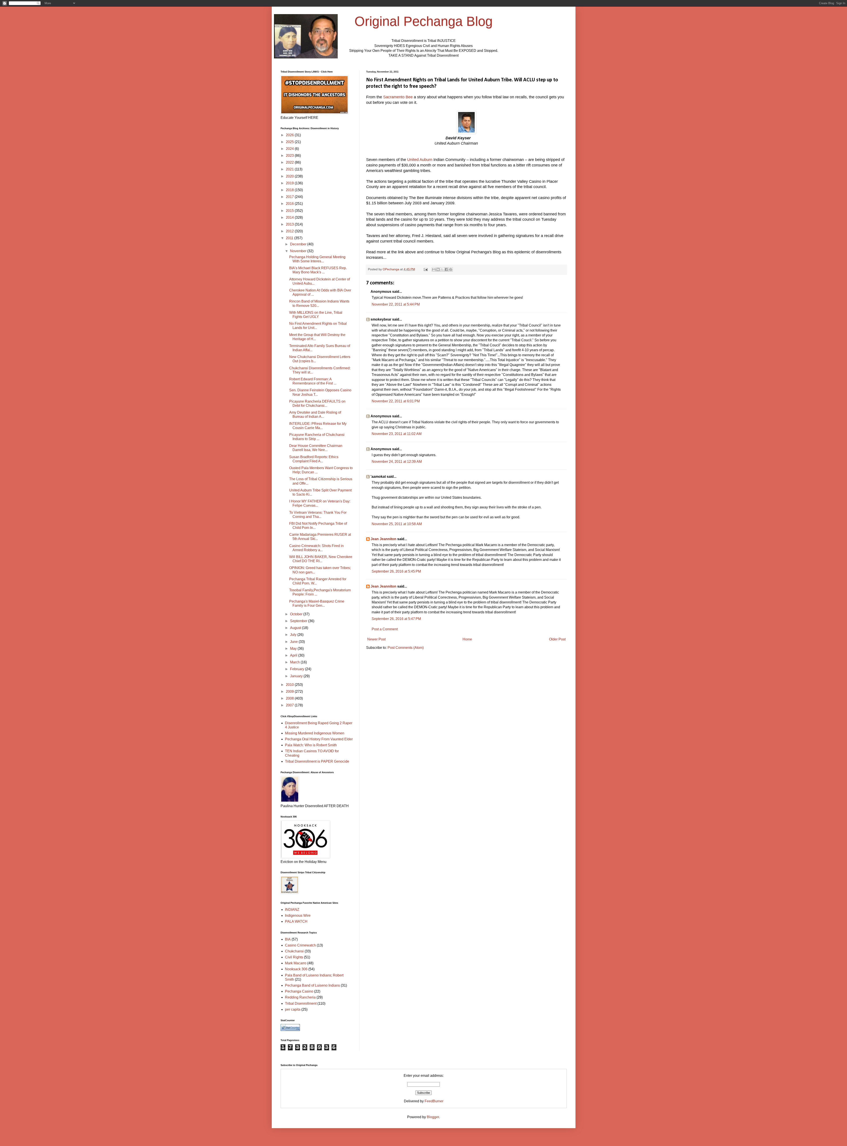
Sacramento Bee (398, 97)
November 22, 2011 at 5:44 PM (396, 304)
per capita (292, 1009)
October (296, 614)
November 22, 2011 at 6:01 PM (396, 401)
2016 (290, 203)
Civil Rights (294, 957)
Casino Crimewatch (300, 945)
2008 (290, 698)
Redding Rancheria (300, 997)
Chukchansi (294, 951)
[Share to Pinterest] (450, 269)
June (294, 642)
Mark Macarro (295, 963)
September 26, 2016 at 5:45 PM (396, 571)
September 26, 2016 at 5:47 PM (396, 619)
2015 (290, 211)
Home (467, 639)
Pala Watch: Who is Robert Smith (311, 745)
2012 (290, 231)
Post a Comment (385, 629)
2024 (290, 149)
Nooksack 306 (296, 969)
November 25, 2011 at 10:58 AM (397, 524)
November (298, 251)
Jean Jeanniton (383, 539)
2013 (290, 224)
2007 (290, 705)
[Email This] (434, 269)
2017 (290, 197)
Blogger (433, 1117)
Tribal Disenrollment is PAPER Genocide (317, 761)
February (297, 669)
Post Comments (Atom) (406, 648)
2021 (290, 169)
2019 (290, 183)
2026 (290, 135)
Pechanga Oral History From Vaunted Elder (319, 739)
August (296, 628)
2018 (290, 190)
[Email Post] (425, 269)
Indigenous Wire (298, 915)
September (299, 621)
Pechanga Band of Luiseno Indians (312, 985)
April (294, 655)
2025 (290, 142)
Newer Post (376, 639)
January (297, 676)
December (298, 244)
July (293, 634)
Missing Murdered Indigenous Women (314, 733)
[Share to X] (442, 269)
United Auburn (419, 159)
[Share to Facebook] (446, 269)
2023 (290, 155)
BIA (288, 939)
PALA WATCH (296, 921)
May (294, 648)
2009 (290, 691)
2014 (290, 217)
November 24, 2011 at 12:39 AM (397, 461)
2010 (290, 685)
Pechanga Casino (299, 991)
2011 (290, 238)
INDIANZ (292, 909)
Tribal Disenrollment (301, 1003)
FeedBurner (434, 1101)
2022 (290, 162)
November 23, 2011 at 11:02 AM (397, 434)
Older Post (557, 639)
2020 (290, 176)
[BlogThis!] (438, 269)
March (295, 662)
